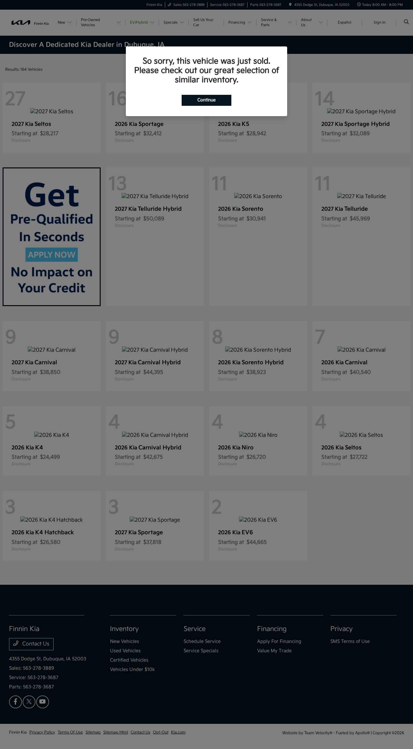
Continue (206, 100)
